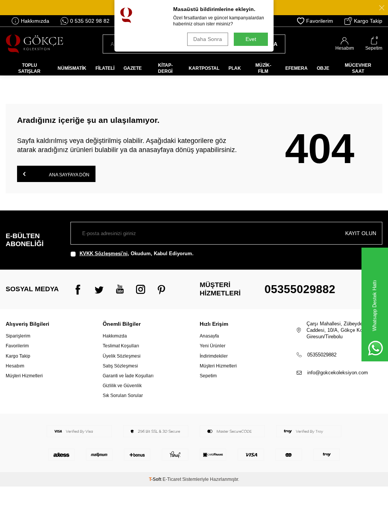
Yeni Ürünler (212, 345)
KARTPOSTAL (204, 68)
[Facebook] (78, 289)
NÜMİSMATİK (72, 68)
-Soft (156, 479)
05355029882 (299, 289)
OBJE (323, 68)
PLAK (234, 68)
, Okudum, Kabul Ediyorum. (137, 253)
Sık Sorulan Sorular (123, 395)
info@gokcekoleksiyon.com (337, 372)
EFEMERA (296, 68)
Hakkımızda (35, 21)
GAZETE (133, 68)
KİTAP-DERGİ (165, 68)
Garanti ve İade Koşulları (128, 375)
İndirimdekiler (214, 356)
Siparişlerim (18, 336)
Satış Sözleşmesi (120, 366)
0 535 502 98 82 (90, 21)
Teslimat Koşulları (121, 345)
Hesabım (15, 366)
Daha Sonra (207, 39)
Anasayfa (209, 336)
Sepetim (208, 375)
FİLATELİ (104, 68)
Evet (251, 39)
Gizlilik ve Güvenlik (122, 385)
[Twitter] (98, 289)
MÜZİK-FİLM (263, 68)
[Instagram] (140, 289)
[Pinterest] (161, 289)
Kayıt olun (360, 233)
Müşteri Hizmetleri (24, 375)
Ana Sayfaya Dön (68, 174)
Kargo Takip (368, 21)
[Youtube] (119, 289)
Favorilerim (319, 21)
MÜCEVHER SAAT (358, 68)
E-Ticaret (172, 479)
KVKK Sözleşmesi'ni (104, 253)
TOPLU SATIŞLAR (29, 68)
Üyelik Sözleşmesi (122, 356)
